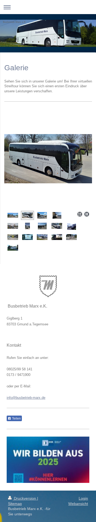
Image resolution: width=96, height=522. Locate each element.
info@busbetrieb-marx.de (26, 398)
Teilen (16, 418)
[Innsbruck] (27, 226)
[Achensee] (57, 215)
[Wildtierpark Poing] (71, 237)
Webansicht (78, 504)
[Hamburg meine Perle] (12, 226)
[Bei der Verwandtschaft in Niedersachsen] (12, 248)
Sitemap (15, 504)
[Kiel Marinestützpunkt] (42, 237)
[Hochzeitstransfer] (27, 237)
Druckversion (25, 498)
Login (83, 498)
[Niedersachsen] (56, 237)
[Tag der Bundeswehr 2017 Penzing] (42, 226)
